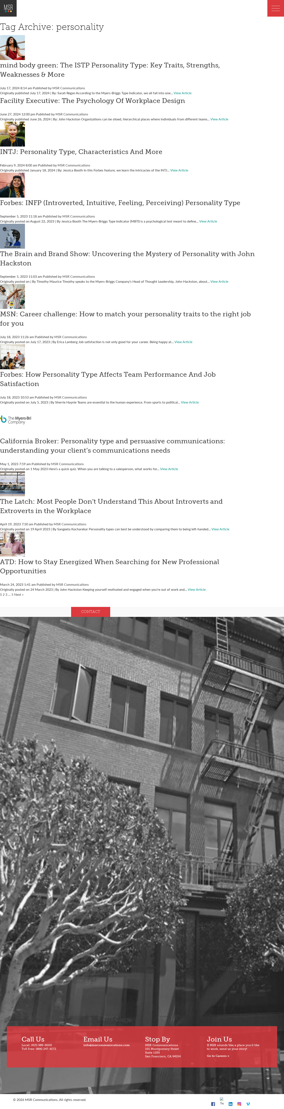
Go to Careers (217, 1056)
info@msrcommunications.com (106, 1045)
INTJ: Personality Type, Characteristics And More (81, 152)
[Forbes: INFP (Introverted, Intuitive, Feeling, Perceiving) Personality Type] (12, 195)
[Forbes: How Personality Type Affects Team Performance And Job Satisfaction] (12, 366)
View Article (182, 92)
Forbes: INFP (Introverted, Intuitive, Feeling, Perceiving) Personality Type (120, 203)
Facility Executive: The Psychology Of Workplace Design (92, 101)
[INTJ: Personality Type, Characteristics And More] (12, 144)
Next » (18, 594)
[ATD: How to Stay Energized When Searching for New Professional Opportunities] (12, 553)
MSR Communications (68, 88)
